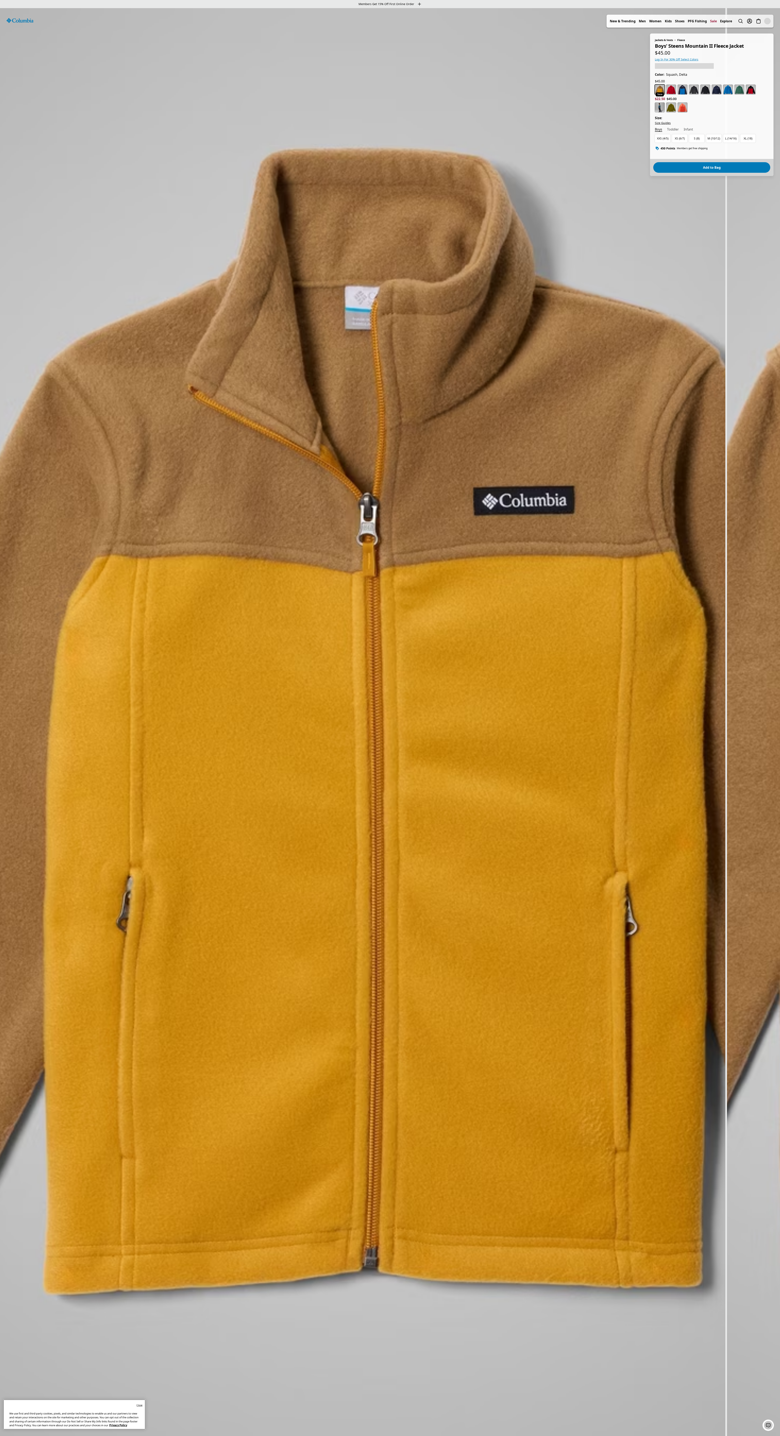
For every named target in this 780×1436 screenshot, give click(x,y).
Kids (677, 21)
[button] (768, 1425)
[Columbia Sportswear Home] (19, 20)
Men (651, 21)
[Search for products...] (749, 21)
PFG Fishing (706, 21)
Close (139, 1405)
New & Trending (632, 21)
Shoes (688, 21)
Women (664, 21)
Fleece (681, 40)
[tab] (658, 130)
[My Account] (758, 21)
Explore (735, 21)
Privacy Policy (118, 1425)
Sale (722, 21)
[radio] (660, 89)
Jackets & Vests (664, 40)
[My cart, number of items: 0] (767, 21)
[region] (390, 722)
